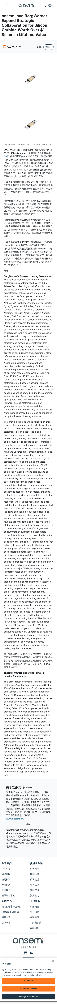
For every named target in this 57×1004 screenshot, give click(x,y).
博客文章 (6, 917)
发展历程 (6, 884)
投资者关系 (36, 863)
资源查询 (34, 895)
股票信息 (34, 874)
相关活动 (34, 884)
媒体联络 (6, 922)
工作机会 (35, 901)
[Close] (53, 961)
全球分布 (6, 868)
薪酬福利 (34, 928)
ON (5, 156)
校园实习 (34, 917)
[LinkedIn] (26, 953)
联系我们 (6, 890)
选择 (47, 47)
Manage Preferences (28, 996)
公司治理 (34, 879)
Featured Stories (10, 911)
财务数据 (34, 868)
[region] (28, 980)
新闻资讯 (34, 890)
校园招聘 (34, 906)
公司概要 (6, 879)
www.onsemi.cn (14, 818)
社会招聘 (34, 911)
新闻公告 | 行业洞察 (11, 906)
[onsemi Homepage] (26, 5)
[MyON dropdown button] (51, 5)
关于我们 (7, 863)
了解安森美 (35, 922)
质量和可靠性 (8, 895)
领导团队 (6, 874)
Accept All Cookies (28, 988)
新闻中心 (7, 901)
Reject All (28, 980)
